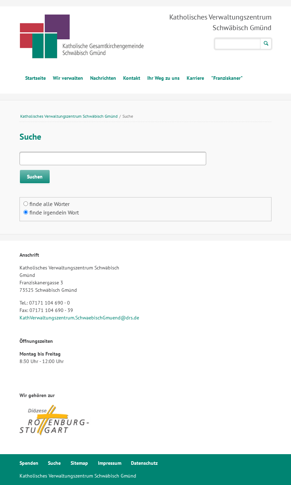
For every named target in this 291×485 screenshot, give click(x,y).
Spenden (29, 463)
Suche (54, 463)
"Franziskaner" (227, 78)
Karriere (195, 78)
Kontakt (131, 78)
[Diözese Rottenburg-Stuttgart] (55, 434)
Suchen (266, 44)
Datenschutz (144, 463)
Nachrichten (103, 78)
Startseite (35, 78)
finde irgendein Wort (54, 212)
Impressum (109, 463)
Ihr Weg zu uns (163, 78)
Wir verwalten (68, 78)
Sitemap (79, 463)
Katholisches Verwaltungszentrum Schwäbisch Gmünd (68, 116)
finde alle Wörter (49, 203)
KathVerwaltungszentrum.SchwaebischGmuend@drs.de (79, 317)
